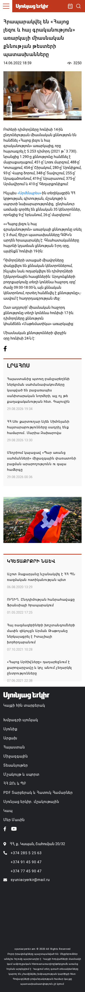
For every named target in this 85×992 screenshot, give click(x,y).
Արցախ (10, 738)
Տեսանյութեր (15, 765)
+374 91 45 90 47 (26, 862)
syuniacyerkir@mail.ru (30, 880)
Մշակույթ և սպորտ (21, 774)
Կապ (7, 811)
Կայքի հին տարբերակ (24, 705)
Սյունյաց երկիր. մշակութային (31, 802)
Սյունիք (10, 729)
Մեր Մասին (14, 820)
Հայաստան (14, 747)
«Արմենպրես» (29, 193)
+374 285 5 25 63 (26, 853)
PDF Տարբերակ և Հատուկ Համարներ (38, 792)
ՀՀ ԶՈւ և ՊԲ (14, 783)
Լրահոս (18, 366)
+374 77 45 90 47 (26, 871)
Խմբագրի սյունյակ (20, 720)
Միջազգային (15, 756)
